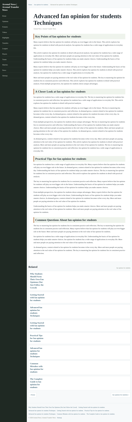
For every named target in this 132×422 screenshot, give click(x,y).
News (4, 70)
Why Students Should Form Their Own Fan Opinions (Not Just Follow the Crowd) (52, 407)
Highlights (5, 38)
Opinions (5, 21)
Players (4, 54)
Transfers (5, 43)
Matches (5, 65)
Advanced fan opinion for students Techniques (41, 410)
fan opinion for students (41, 4)
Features (5, 27)
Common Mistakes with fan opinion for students (71, 414)
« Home (32, 395)
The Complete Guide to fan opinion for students (101, 414)
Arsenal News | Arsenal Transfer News (10, 7)
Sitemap (5, 76)
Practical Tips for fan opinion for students (36, 338)
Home (4, 16)
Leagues (5, 48)
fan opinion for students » (120, 395)
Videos (4, 32)
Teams (4, 59)
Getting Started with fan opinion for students (37, 297)
